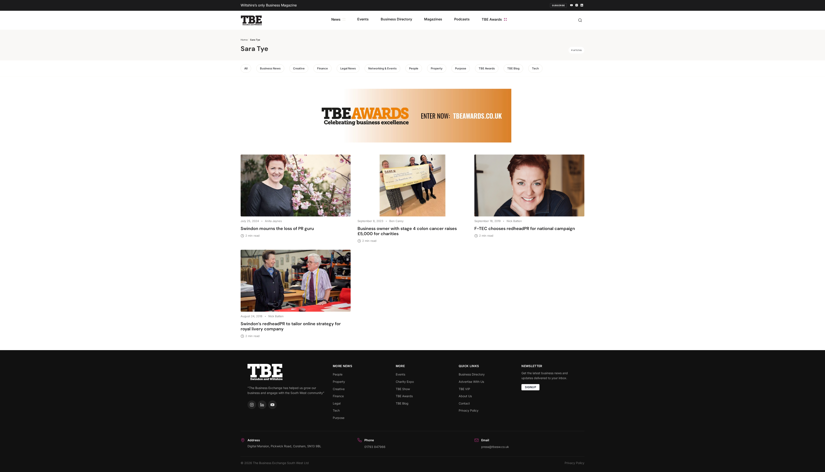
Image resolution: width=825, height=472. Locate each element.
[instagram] (576, 5)
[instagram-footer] (252, 404)
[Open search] (580, 20)
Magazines (433, 19)
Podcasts (462, 19)
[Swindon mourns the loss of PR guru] (296, 185)
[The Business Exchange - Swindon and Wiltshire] (251, 20)
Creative (299, 68)
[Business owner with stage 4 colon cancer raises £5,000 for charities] (413, 185)
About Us (465, 396)
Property (437, 68)
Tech (535, 68)
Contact (464, 403)
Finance (322, 68)
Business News (270, 68)
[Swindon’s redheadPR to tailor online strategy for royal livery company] (296, 281)
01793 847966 (374, 447)
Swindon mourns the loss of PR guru (278, 228)
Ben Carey (396, 221)
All (246, 68)
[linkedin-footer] (262, 404)
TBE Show (403, 389)
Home (244, 39)
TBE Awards (492, 19)
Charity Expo (405, 381)
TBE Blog (513, 68)
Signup (530, 387)
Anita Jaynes (273, 221)
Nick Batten (514, 221)
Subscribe (558, 5)
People (413, 68)
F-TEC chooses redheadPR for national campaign (524, 228)
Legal (337, 403)
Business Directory (396, 19)
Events (363, 19)
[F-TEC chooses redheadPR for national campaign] (529, 185)
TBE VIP (464, 389)
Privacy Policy (468, 410)
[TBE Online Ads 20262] (412, 116)
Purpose (460, 68)
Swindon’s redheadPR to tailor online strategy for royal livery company (291, 326)
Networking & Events (382, 68)
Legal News (348, 68)
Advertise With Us (471, 381)
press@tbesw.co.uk (495, 447)
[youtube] (571, 5)
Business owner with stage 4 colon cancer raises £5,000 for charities (407, 231)
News (336, 19)
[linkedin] (581, 5)
